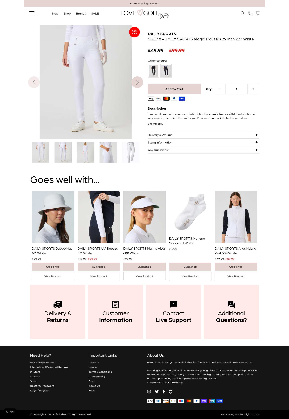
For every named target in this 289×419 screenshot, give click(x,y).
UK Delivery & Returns (43, 362)
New (55, 13)
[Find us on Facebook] (164, 391)
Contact (35, 376)
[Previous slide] (34, 82)
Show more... (155, 123)
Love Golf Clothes (56, 414)
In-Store (35, 371)
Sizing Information (160, 142)
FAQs (92, 390)
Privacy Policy (97, 376)
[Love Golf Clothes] (144, 13)
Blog (91, 381)
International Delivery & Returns (49, 367)
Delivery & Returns (160, 134)
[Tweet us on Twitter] (157, 391)
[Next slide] (137, 82)
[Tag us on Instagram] (149, 391)
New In (93, 367)
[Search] (243, 13)
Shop (67, 13)
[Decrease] (219, 89)
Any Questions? (158, 150)
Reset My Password (42, 385)
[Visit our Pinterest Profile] (170, 392)
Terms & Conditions (100, 371)
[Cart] (258, 13)
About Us (94, 385)
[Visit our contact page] (250, 13)
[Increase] (253, 89)
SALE (95, 13)
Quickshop (53, 266)
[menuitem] (40, 152)
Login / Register (40, 390)
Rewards (94, 362)
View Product (53, 276)
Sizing (33, 381)
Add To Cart (174, 89)
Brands (81, 13)
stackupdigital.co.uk (247, 414)
